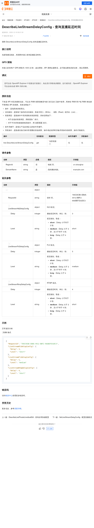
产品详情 (46, 36)
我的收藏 (86, 36)
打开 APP (87, 3)
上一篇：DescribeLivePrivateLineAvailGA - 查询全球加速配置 (25, 417)
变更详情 (17, 408)
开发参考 (19, 20)
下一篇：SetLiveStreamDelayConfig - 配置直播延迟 (72, 417)
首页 (3, 20)
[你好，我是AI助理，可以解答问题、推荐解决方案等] (80, 8)
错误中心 (9, 395)
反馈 (50, 428)
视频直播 (10, 20)
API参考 (26, 20)
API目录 (34, 20)
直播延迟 (43, 20)
